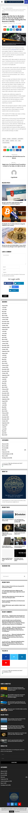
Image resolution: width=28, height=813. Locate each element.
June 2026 (4, 309)
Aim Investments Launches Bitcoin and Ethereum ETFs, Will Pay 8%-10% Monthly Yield (17, 703)
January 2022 (5, 415)
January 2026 (5, 319)
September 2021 (5, 423)
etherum (12, 140)
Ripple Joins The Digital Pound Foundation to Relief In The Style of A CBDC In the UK (14, 165)
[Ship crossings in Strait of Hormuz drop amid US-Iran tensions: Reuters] (8, 514)
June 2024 (4, 357)
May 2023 (4, 383)
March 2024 (4, 363)
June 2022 (4, 405)
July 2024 (4, 355)
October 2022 (5, 397)
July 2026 (4, 307)
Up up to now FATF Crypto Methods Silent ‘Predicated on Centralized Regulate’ (12, 203)
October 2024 (5, 349)
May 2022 (4, 407)
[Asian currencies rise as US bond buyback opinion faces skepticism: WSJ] (20, 541)
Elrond (3, 447)
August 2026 (5, 305)
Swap (19, 140)
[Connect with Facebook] (9, 284)
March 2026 (4, 315)
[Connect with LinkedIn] (14, 291)
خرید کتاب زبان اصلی (6, 634)
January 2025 (5, 343)
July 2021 (4, 426)
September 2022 (5, 399)
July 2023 (4, 379)
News (3, 455)
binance (4, 138)
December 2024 (5, 345)
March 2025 (4, 339)
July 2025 (4, 331)
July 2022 (4, 403)
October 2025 (5, 325)
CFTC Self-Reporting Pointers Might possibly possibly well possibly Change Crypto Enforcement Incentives (13, 592)
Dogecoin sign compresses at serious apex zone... (7, 534)
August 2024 (5, 353)
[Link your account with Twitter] (19, 284)
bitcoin (8, 138)
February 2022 (5, 413)
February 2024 (5, 365)
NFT (16, 140)
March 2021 (4, 434)
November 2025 (5, 323)
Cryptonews (20, 138)
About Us (4, 471)
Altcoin (3, 444)
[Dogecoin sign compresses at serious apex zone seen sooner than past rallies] (8, 528)
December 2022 (5, 393)
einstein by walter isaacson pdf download (11, 620)
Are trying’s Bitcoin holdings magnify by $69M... (18, 559)
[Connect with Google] (14, 287)
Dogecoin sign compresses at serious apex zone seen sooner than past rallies (17, 733)
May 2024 (4, 359)
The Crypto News (6, 142)
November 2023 (5, 371)
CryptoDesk (5, 23)
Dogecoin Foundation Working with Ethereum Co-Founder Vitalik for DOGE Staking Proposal (16, 689)
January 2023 (5, 391)
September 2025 (5, 327)
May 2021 (4, 431)
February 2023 (5, 389)
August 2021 (5, 425)
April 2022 (4, 409)
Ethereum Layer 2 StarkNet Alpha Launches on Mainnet (17, 709)
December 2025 (5, 321)
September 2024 (5, 351)
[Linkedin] (15, 804)
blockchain (14, 138)
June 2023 (4, 381)
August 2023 (5, 377)
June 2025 (4, 333)
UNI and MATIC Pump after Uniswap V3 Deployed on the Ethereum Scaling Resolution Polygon (16, 696)
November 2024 (5, 347)
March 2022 (4, 411)
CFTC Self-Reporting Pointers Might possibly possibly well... (19, 521)
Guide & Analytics (5, 14)
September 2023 (5, 375)
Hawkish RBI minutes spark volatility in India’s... (8, 546)
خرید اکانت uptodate (6, 627)
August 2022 (5, 401)
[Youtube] (19, 804)
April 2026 (4, 313)
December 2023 (5, 369)
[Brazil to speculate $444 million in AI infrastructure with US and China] (20, 528)
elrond (7, 140)
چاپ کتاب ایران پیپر (6, 641)
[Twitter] (12, 804)
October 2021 (5, 421)
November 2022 (5, 395)
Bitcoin (3, 446)
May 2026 (4, 311)
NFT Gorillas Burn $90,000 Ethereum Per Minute (14, 157)
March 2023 (4, 387)
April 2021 (4, 432)
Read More (17, 811)
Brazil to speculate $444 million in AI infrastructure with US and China (16, 740)
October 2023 (5, 373)
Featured (4, 452)
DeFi (3, 140)
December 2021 (5, 417)
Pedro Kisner (5, 615)
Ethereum (4, 449)
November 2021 (5, 419)
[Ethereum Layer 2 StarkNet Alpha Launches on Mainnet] (4, 710)
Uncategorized (5, 457)
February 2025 (5, 341)
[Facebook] (8, 804)
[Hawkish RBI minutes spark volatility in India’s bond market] (8, 541)
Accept (11, 811)
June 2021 (4, 429)
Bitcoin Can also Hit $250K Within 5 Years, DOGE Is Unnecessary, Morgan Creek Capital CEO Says (14, 246)
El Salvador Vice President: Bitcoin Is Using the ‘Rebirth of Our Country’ (13, 224)
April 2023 (4, 385)
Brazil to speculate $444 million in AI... (19, 533)
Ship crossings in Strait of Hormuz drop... (8, 520)
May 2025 (4, 335)
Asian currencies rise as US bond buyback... (19, 546)
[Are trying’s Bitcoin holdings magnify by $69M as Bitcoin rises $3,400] (20, 553)
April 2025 (4, 337)
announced (13, 49)
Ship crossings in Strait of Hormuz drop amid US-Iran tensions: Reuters (16, 719)
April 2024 (4, 361)
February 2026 (5, 317)
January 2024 (5, 367)
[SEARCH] (24, 576)
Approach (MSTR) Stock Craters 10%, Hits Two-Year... (7, 559)
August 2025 (5, 329)
